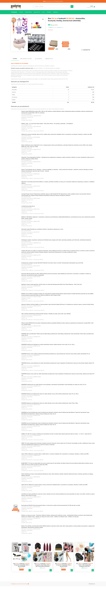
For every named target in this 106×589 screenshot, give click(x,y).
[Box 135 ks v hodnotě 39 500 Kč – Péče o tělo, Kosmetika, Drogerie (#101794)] (84, 552)
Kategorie (14, 12)
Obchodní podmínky (22, 583)
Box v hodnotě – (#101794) (84, 565)
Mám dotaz (50, 58)
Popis (15, 58)
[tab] (15, 59)
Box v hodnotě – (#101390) (63, 565)
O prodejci (39, 58)
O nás (43, 12)
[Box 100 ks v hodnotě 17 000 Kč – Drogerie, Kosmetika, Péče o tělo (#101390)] (63, 552)
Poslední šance (28, 12)
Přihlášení (49, 12)
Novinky (21, 12)
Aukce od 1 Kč (37, 12)
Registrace (55, 12)
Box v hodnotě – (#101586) (21, 565)
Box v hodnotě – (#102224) (42, 565)
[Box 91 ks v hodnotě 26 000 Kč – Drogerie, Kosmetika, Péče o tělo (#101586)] (21, 552)
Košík (91, 6)
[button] (43, 19)
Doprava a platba (27, 58)
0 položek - (90, 7)
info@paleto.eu (14, 583)
